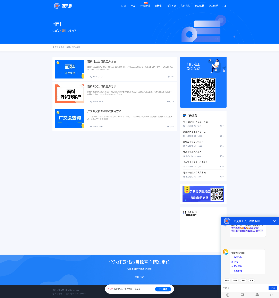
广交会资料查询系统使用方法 (104, 111)
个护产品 (189, 156)
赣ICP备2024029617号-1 (76, 294)
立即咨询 (163, 289)
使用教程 (185, 5)
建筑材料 (190, 215)
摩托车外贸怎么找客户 (193, 142)
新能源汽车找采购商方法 (194, 132)
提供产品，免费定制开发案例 (124, 289)
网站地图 (58, 294)
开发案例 (145, 5)
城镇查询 (214, 5)
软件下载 (171, 5)
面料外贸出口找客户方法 (101, 86)
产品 (133, 5)
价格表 (158, 5)
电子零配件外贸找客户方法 (195, 121)
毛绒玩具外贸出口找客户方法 (196, 162)
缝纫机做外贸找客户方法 (194, 172)
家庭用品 (189, 177)
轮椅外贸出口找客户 (192, 152)
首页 (123, 5)
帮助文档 (199, 5)
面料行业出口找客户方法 (101, 61)
